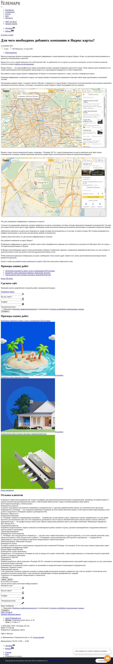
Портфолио (9, 10)
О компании (10, 12)
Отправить (5, 311)
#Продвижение (11, 53)
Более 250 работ (7, 278)
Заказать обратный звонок (11, 614)
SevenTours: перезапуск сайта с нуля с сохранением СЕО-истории (30, 271)
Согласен (101, 661)
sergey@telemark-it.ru (13, 618)
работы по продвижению (24, 64)
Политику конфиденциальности (24, 309)
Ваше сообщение (7, 606)
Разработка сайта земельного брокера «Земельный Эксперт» (28, 273)
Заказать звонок (11, 24)
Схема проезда (38, 637)
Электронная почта (8, 307)
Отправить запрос (7, 292)
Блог (7, 16)
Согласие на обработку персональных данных (66, 309)
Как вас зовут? (6, 297)
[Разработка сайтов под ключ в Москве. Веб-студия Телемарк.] (10, 4)
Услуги (8, 14)
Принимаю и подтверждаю (43, 309)
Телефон (4, 302)
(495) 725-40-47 (11, 22)
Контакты (9, 18)
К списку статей (7, 35)
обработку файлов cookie (57, 661)
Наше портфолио (7, 490)
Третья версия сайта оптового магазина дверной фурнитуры (28, 275)
